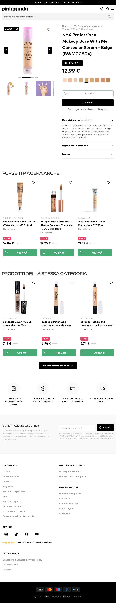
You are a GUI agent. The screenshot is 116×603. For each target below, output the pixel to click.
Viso (75, 29)
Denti (5, 496)
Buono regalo (66, 508)
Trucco (66, 29)
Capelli (6, 482)
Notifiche (7, 570)
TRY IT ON (74, 63)
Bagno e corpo (10, 501)
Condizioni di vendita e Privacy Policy (22, 560)
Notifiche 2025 (10, 565)
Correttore (87, 29)
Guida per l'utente (69, 472)
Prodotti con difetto (13, 511)
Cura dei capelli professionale (18, 516)
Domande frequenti (70, 494)
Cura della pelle (10, 477)
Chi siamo (64, 513)
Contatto (64, 499)
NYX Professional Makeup (86, 26)
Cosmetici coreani (12, 506)
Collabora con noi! (69, 504)
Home (66, 26)
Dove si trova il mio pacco (73, 477)
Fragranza (8, 487)
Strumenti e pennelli (13, 491)
